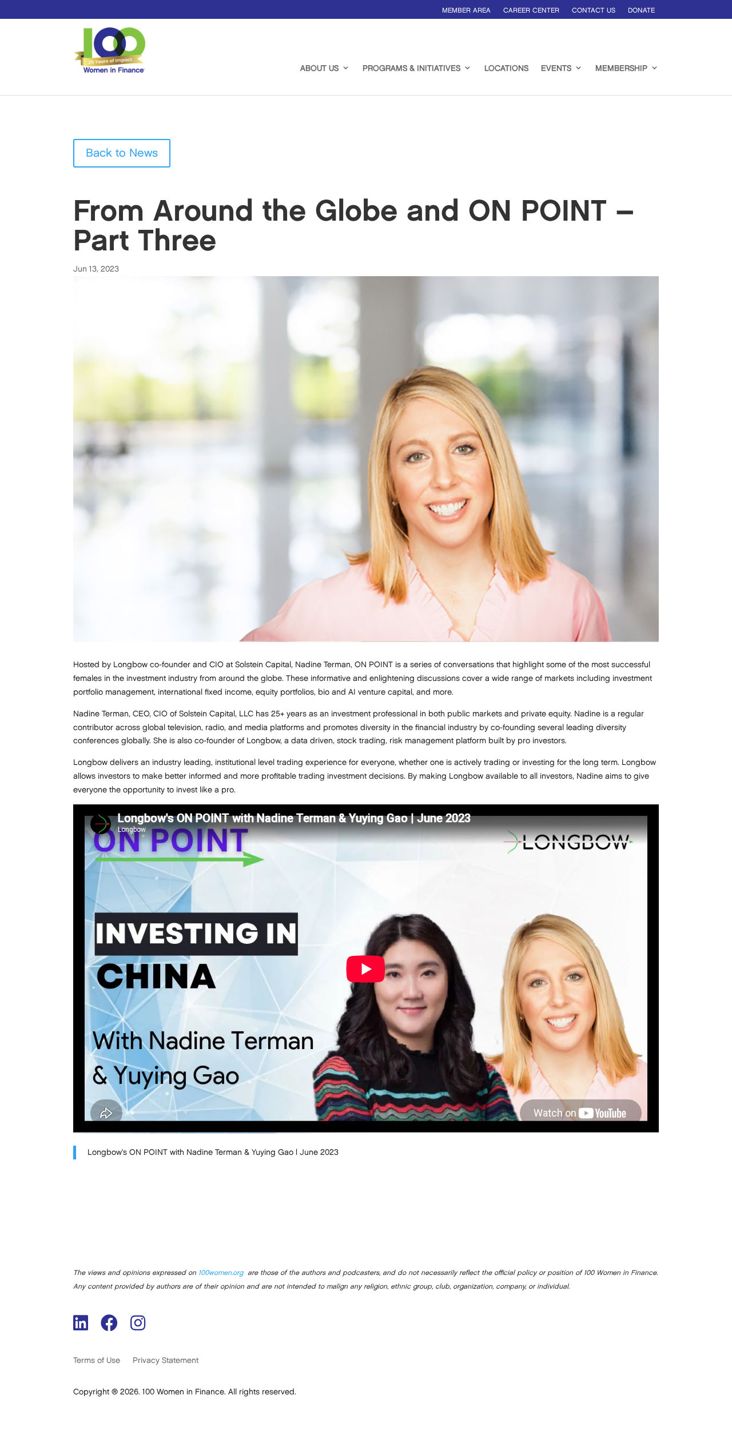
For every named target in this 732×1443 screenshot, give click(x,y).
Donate (641, 10)
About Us (319, 68)
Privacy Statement (165, 1360)
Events (556, 68)
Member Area (466, 10)
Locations (506, 68)
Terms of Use (96, 1360)
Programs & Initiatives (411, 68)
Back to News (122, 153)
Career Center (531, 10)
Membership (621, 68)
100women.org (220, 1273)
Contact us (593, 10)
